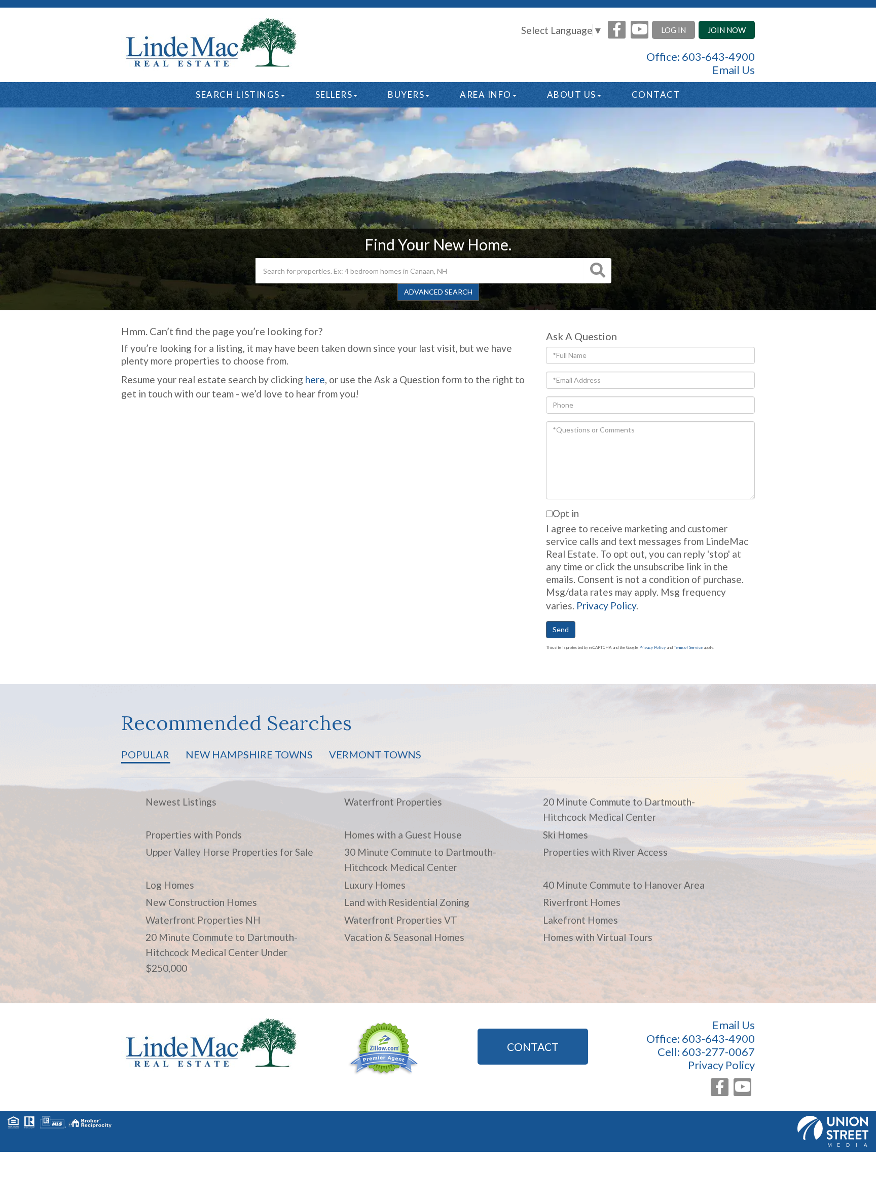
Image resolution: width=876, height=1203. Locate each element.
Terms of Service (688, 647)
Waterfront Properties (393, 802)
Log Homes (169, 885)
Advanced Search (438, 291)
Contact (533, 1046)
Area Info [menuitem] (486, 94)
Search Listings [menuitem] (238, 94)
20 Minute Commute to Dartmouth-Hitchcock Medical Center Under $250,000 (221, 952)
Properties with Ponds (193, 835)
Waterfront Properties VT (400, 920)
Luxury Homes (375, 885)
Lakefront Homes (580, 920)
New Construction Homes (201, 902)
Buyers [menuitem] (406, 94)
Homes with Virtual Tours (597, 937)
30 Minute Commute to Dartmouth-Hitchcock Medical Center (420, 859)
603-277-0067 (718, 1052)
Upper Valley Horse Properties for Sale (229, 852)
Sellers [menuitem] (334, 94)
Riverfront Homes (581, 902)
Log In (673, 29)
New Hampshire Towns (249, 754)
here (315, 379)
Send (561, 629)
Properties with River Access (605, 852)
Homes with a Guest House (403, 835)
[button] (597, 270)
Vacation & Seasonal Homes (404, 937)
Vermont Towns (375, 754)
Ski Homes (565, 835)
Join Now (727, 29)
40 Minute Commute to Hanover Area (624, 885)
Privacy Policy (606, 605)
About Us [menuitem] (571, 94)
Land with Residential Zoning (406, 902)
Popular (145, 754)
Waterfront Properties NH (203, 920)
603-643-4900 (718, 56)
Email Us (733, 70)
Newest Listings (180, 802)
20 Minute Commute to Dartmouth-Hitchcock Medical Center (619, 809)
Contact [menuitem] (656, 94)
